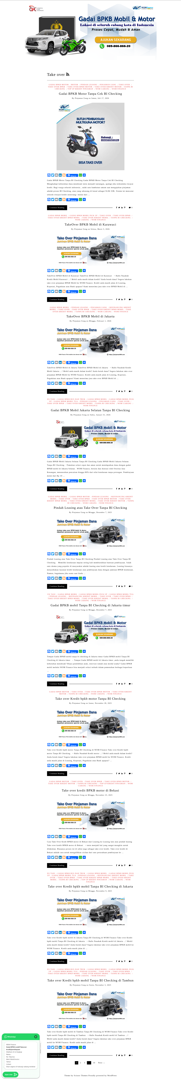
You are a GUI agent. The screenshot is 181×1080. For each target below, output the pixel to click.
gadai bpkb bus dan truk (71, 399)
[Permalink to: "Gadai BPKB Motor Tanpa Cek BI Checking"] (90, 136)
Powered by (40, 1048)
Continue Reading (57, 208)
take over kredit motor (108, 87)
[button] (35, 1036)
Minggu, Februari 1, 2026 (100, 321)
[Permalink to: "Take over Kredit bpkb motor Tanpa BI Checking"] (90, 724)
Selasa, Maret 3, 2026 (100, 229)
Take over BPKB (121, 215)
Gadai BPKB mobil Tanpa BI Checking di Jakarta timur (90, 605)
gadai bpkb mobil (57, 215)
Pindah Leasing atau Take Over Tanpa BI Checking (90, 507)
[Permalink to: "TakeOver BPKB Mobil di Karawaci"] (90, 249)
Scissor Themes (81, 1076)
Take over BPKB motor (79, 87)
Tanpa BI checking (121, 218)
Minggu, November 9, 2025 (100, 891)
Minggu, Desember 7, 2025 (100, 512)
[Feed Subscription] (67, 74)
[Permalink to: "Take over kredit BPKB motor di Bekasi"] (90, 815)
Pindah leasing (89, 85)
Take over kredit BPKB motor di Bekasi (90, 790)
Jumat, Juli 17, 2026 (100, 98)
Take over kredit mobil (95, 218)
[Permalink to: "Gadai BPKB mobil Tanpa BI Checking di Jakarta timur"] (90, 630)
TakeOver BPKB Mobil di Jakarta (90, 316)
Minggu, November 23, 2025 (100, 795)
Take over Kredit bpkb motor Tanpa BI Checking (90, 698)
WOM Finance (119, 89)
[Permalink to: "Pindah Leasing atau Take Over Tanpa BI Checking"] (90, 533)
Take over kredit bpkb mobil (108, 309)
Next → (101, 1063)
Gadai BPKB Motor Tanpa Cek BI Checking (90, 93)
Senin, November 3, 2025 (100, 985)
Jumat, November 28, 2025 (100, 703)
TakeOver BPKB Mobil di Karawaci (90, 224)
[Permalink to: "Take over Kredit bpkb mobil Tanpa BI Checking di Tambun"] (90, 1005)
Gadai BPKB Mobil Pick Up (83, 215)
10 (94, 1063)
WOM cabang (102, 89)
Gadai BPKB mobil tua (66, 401)
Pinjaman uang (108, 85)
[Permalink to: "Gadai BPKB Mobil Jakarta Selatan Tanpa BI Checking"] (90, 435)
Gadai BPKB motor (59, 85)
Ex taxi (51, 399)
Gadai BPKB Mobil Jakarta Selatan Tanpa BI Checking (90, 410)
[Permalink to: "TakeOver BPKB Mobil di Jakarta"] (90, 341)
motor (74, 85)
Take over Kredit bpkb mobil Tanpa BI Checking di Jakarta (90, 886)
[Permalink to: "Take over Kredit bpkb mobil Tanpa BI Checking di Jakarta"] (90, 911)
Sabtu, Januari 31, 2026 (100, 415)
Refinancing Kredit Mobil (83, 596)
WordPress (112, 1076)
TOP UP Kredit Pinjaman (80, 89)
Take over (124, 85)
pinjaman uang (81, 98)
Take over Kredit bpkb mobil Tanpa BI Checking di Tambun (90, 980)
